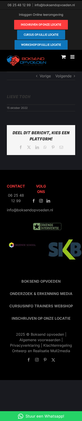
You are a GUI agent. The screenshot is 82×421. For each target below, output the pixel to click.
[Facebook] (34, 201)
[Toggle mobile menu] (72, 56)
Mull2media (60, 351)
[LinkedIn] (48, 201)
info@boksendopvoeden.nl (55, 5)
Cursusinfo (21, 306)
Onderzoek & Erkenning (34, 293)
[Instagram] (41, 201)
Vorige (45, 76)
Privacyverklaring (25, 345)
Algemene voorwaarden (39, 340)
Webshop (63, 306)
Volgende (63, 76)
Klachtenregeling (57, 345)
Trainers (43, 306)
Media (66, 293)
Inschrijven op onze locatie (41, 318)
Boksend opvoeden (41, 281)
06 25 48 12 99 (19, 5)
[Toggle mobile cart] (63, 56)
